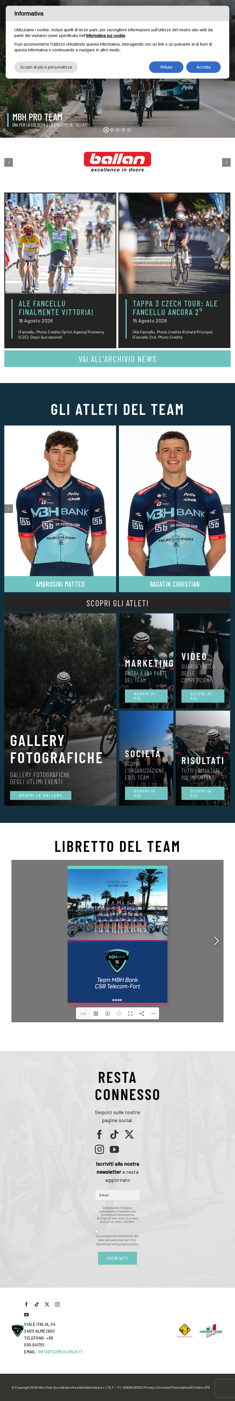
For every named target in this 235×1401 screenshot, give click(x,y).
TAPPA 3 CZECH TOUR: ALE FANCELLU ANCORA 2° (175, 307)
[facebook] (99, 1134)
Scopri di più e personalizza (46, 67)
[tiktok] (114, 1134)
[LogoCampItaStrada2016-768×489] (211, 1325)
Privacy (149, 1387)
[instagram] (99, 1149)
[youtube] (114, 1149)
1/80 (83, 1013)
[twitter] (129, 1134)
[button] (8, 162)
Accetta (203, 67)
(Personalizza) (180, 1387)
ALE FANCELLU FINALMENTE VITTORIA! (56, 307)
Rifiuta (166, 67)
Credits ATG (201, 1387)
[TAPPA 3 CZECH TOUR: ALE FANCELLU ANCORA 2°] (174, 243)
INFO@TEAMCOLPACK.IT (60, 1351)
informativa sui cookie (105, 35)
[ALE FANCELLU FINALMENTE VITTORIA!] (60, 243)
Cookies (163, 1387)
